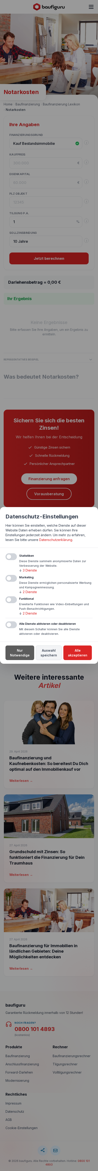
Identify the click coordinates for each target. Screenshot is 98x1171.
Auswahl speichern (49, 653)
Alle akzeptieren (77, 653)
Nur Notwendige (20, 653)
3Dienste (28, 570)
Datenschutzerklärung (55, 540)
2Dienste (28, 592)
